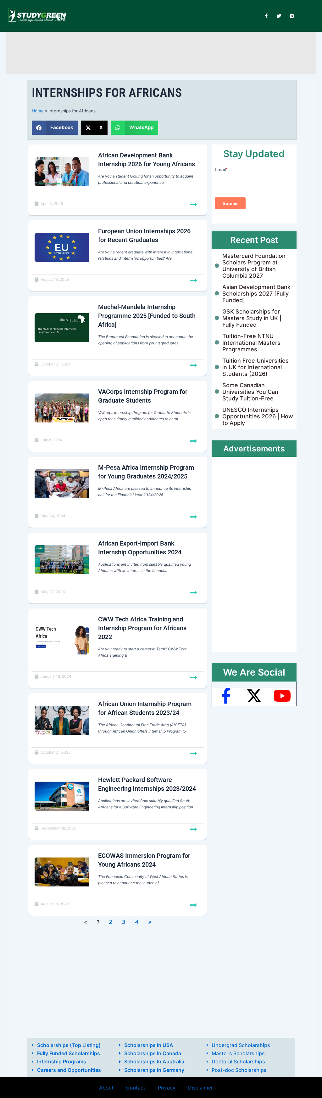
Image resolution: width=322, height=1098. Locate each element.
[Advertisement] (161, 51)
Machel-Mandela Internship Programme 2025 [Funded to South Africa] (147, 315)
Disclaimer (200, 1087)
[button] (55, 128)
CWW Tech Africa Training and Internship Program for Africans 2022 (142, 628)
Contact (135, 1087)
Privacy (166, 1087)
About (106, 1087)
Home (38, 110)
